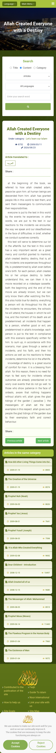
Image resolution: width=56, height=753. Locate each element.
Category (41, 67)
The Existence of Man (18, 650)
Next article (43, 440)
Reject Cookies (41, 744)
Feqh (32, 687)
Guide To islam (38, 692)
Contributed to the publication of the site (13, 691)
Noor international (39, 697)
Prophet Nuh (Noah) (18, 496)
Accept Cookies (15, 744)
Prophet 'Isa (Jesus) (18, 513)
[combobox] (28, 76)
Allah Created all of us (19, 582)
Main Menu (27, 4)
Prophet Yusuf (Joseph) (20, 530)
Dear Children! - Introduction (22, 564)
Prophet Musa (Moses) (19, 616)
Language (9, 4)
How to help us (12, 702)
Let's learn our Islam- (37, 138)
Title (15, 67)
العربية (10, 163)
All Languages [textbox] (27, 86)
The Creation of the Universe (22, 479)
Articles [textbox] (27, 76)
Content (27, 67)
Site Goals (9, 711)
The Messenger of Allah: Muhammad (26, 599)
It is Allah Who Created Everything (25, 547)
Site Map (34, 711)
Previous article (14, 440)
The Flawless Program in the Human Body (28, 633)
